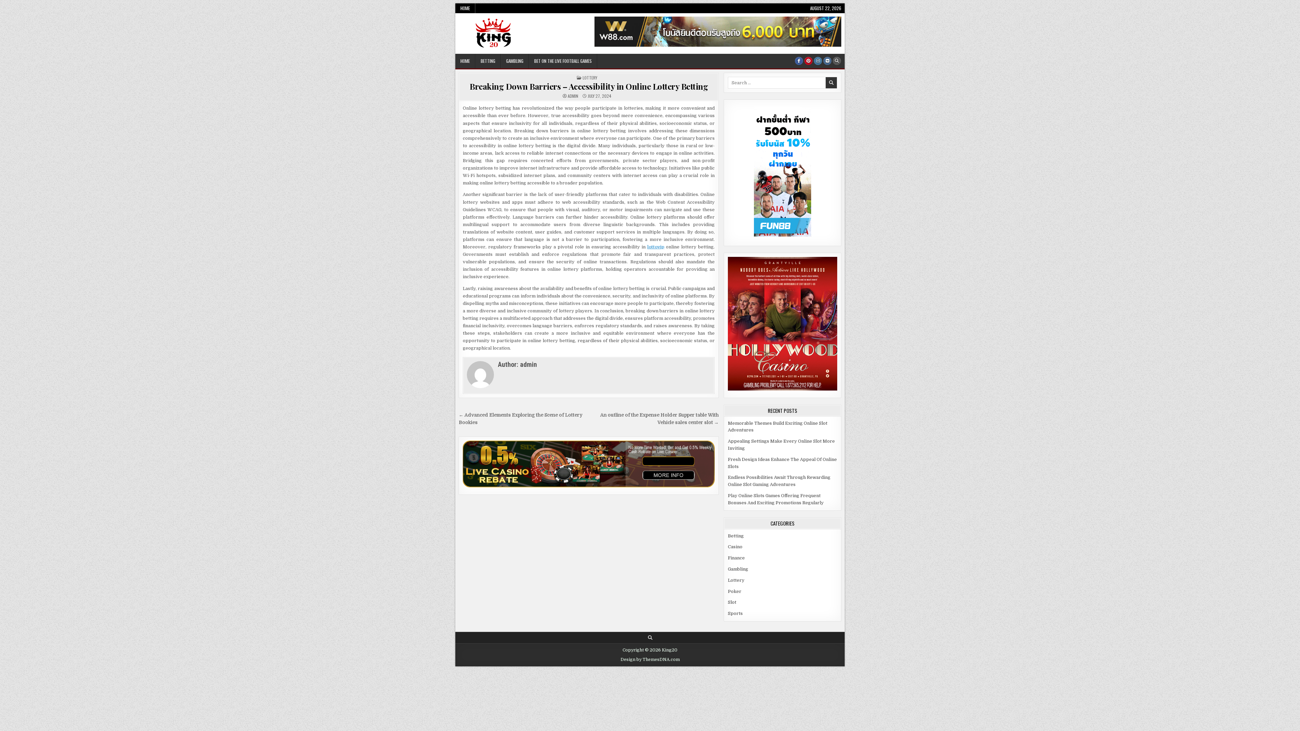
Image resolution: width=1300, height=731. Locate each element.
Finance (736, 557)
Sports (735, 613)
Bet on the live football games (563, 61)
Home (465, 8)
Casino (735, 546)
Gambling (514, 61)
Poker (734, 591)
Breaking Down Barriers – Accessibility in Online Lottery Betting (589, 86)
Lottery (590, 78)
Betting (488, 61)
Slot (732, 602)
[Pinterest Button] (808, 61)
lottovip (655, 246)
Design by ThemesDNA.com (650, 659)
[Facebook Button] (799, 61)
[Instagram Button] (818, 61)
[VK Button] (827, 61)
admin (573, 96)
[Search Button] (837, 61)
